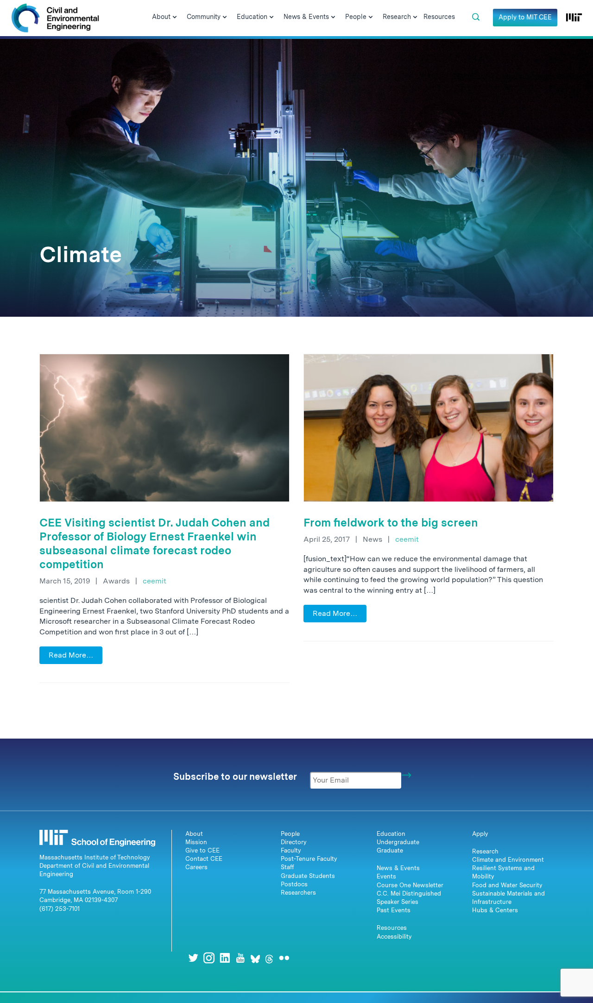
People (290, 833)
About (194, 833)
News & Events (398, 868)
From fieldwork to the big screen (390, 522)
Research (485, 851)
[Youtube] (240, 958)
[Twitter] (193, 958)
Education (391, 833)
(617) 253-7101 (59, 908)
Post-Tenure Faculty (309, 858)
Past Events (393, 910)
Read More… (71, 655)
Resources (392, 927)
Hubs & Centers (495, 910)
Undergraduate (398, 842)
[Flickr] (284, 958)
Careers (196, 867)
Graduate (390, 850)
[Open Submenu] (174, 17)
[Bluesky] (255, 958)
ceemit (154, 581)
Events (386, 876)
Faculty (291, 850)
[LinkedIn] (224, 958)
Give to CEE (202, 850)
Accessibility (394, 936)
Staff (287, 867)
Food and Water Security (507, 885)
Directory (294, 842)
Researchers (298, 892)
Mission (196, 842)
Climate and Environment (508, 859)
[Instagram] (208, 958)
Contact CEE (203, 858)
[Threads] (269, 958)
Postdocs (294, 884)
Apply (480, 833)
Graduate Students (308, 875)
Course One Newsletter (410, 885)
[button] (475, 17)
